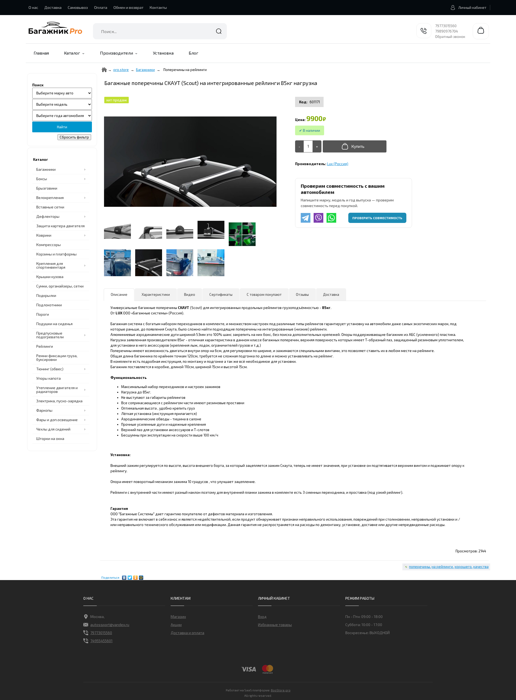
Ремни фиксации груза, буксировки (56, 357)
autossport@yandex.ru (109, 624)
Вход (262, 616)
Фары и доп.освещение (57, 419)
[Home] (104, 69)
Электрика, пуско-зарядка (59, 401)
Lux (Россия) (337, 164)
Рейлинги (44, 346)
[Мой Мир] (141, 576)
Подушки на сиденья (54, 323)
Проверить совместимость (377, 218)
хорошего (463, 566)
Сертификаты (220, 294)
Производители (116, 52)
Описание (119, 294)
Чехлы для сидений (53, 429)
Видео (189, 294)
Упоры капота (48, 378)
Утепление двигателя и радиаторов (57, 389)
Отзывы (302, 294)
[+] (317, 146)
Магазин (178, 616)
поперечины (419, 566)
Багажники (46, 169)
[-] (299, 146)
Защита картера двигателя (60, 225)
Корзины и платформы (56, 254)
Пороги (42, 314)
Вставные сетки (50, 207)
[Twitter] (130, 576)
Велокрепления (50, 197)
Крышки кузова (49, 276)
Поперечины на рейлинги (185, 69)
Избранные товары (275, 624)
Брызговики (46, 188)
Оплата (100, 7)
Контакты (158, 7)
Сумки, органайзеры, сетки (60, 286)
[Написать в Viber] (318, 218)
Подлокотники (49, 305)
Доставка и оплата (187, 632)
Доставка (53, 7)
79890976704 (446, 31)
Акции (176, 624)
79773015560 (446, 26)
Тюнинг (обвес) (49, 369)
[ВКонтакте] (124, 576)
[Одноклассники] (135, 576)
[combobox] (160, 31)
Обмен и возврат (128, 7)
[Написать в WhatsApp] (331, 218)
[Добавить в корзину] (354, 146)
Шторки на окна (50, 438)
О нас (33, 7)
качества (481, 566)
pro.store (121, 69)
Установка (163, 52)
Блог (193, 52)
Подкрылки (46, 295)
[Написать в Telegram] (305, 218)
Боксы (41, 178)
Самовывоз (78, 7)
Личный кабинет (472, 7)
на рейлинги (442, 566)
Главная (41, 52)
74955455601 (101, 640)
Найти (219, 31)
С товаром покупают (264, 294)
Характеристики (156, 294)
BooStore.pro (281, 690)
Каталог (72, 52)
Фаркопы (44, 410)
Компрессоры (48, 244)
